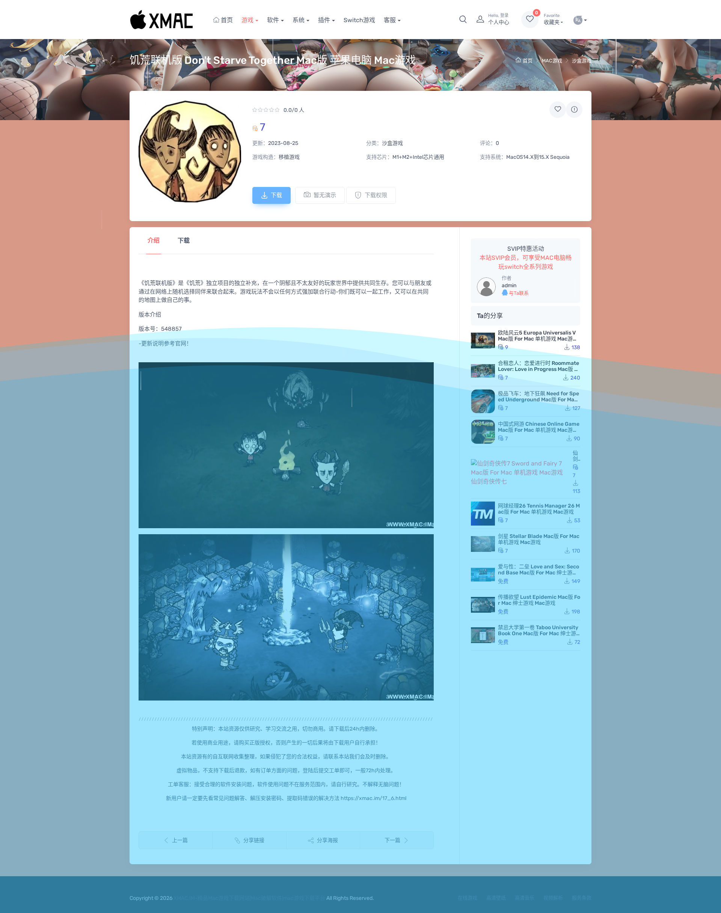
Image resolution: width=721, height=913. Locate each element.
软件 (273, 20)
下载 (276, 195)
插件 (324, 20)
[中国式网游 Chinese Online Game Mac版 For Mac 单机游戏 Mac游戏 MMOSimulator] (483, 432)
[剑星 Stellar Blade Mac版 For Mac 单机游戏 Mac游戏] (483, 544)
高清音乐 (524, 898)
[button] (463, 19)
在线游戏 (467, 898)
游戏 (247, 20)
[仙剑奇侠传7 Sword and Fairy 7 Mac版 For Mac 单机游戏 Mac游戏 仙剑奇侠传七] (520, 472)
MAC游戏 (552, 60)
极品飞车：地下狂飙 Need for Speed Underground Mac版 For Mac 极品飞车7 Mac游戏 (538, 399)
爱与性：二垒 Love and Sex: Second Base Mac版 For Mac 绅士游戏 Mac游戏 (538, 572)
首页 (226, 20)
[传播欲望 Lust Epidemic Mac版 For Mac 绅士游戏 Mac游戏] (483, 605)
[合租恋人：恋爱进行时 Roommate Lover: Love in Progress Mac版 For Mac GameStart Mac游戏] (483, 371)
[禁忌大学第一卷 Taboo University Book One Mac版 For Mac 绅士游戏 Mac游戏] (483, 635)
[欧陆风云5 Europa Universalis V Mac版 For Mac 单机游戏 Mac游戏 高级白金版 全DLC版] (483, 340)
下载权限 (376, 195)
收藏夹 (552, 19)
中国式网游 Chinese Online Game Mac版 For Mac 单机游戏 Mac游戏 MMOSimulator (538, 430)
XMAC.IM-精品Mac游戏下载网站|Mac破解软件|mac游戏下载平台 (249, 898)
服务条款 (581, 898)
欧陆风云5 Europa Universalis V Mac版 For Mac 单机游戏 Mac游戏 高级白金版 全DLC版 (538, 339)
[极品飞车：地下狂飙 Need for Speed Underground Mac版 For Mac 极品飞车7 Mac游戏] (483, 401)
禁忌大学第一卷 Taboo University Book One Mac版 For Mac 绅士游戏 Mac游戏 (538, 633)
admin (509, 285)
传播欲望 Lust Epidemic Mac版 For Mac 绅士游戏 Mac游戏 (539, 600)
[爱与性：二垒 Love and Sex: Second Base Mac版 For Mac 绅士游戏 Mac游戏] (483, 574)
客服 (390, 20)
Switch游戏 (359, 20)
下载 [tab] (184, 240)
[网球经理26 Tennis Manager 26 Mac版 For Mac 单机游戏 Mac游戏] (483, 514)
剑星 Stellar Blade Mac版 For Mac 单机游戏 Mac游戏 (538, 539)
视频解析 (553, 898)
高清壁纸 (496, 898)
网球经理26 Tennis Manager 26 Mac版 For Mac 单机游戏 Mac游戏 (539, 509)
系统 (299, 20)
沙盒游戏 (581, 60)
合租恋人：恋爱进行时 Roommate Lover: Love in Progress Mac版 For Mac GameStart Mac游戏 (539, 369)
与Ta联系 (518, 293)
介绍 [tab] (154, 240)
